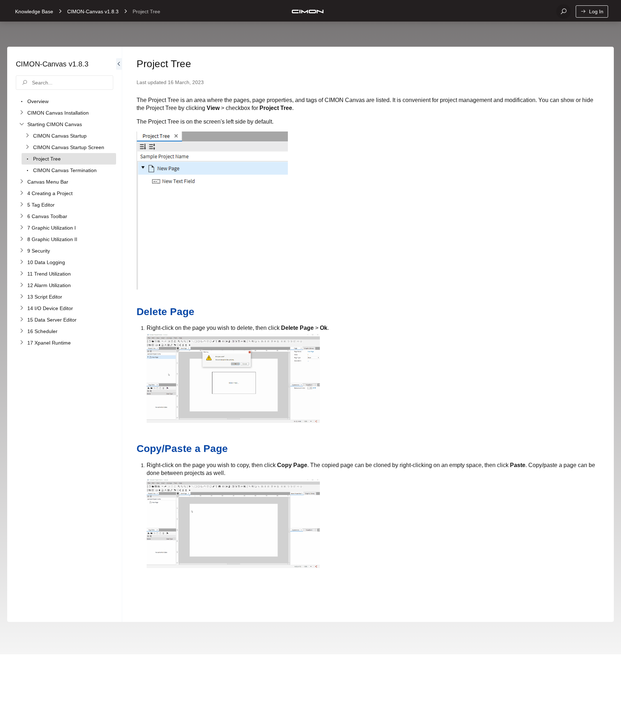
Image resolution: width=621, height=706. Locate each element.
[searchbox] (64, 82)
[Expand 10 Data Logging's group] (21, 262)
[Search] (563, 11)
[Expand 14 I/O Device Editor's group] (21, 308)
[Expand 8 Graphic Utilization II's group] (21, 239)
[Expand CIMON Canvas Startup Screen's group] (27, 147)
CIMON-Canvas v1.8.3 (93, 11)
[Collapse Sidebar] (119, 334)
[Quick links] (307, 11)
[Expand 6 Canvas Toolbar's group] (21, 216)
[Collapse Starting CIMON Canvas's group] (21, 124)
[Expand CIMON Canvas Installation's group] (21, 113)
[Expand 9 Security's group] (21, 251)
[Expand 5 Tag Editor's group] (21, 205)
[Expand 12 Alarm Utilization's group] (21, 285)
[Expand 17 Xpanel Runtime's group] (21, 343)
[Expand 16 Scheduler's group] (21, 331)
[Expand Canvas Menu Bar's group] (21, 182)
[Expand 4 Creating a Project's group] (21, 193)
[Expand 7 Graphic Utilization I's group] (21, 228)
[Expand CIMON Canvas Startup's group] (27, 136)
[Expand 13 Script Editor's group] (21, 297)
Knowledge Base (34, 11)
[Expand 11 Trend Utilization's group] (21, 274)
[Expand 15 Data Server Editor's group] (21, 320)
